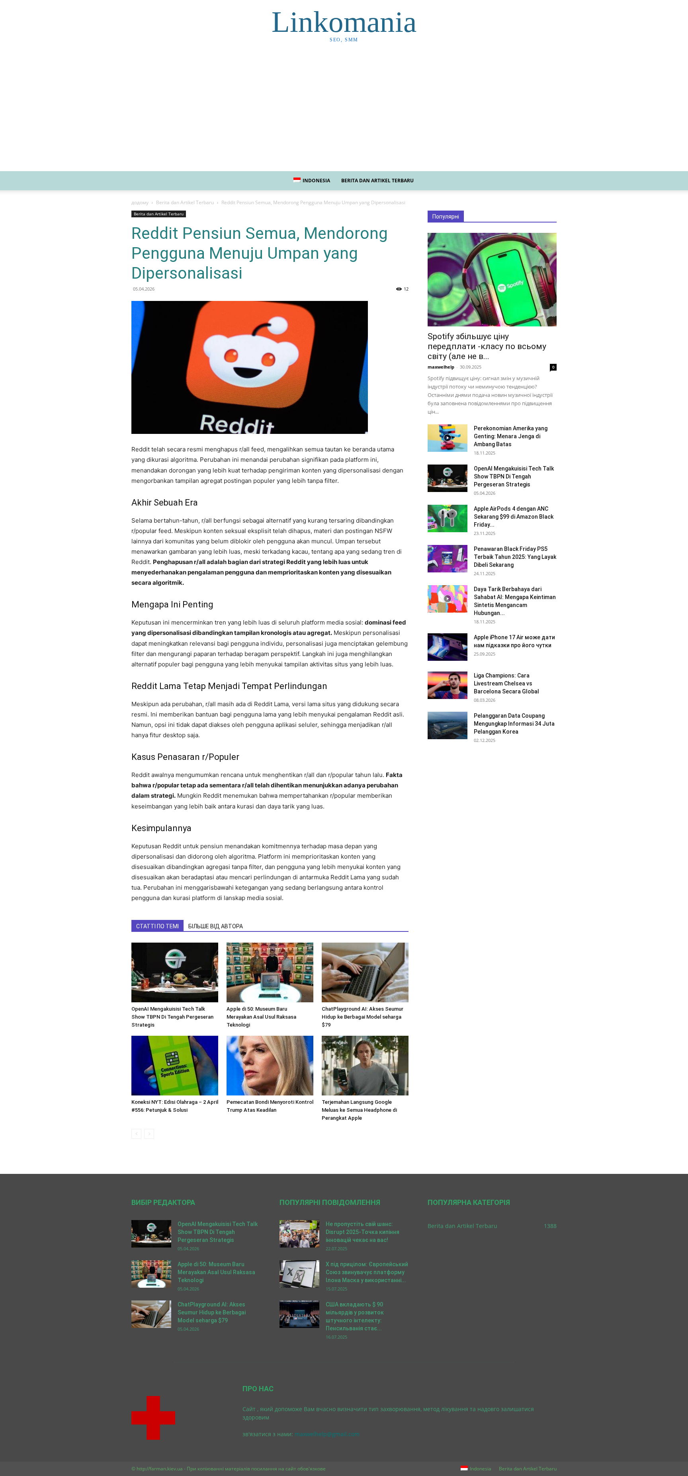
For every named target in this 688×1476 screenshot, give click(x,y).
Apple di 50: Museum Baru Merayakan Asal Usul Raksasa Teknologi (261, 1017)
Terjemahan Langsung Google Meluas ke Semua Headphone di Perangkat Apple (359, 1110)
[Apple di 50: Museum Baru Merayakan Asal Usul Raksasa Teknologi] (270, 972)
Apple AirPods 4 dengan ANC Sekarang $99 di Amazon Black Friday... (513, 517)
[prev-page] (136, 1134)
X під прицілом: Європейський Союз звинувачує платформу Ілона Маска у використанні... (367, 1272)
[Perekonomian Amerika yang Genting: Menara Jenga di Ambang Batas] (447, 438)
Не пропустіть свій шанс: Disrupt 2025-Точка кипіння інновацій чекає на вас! (362, 1232)
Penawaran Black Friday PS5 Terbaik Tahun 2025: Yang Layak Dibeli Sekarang (515, 557)
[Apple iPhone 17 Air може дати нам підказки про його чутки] (447, 647)
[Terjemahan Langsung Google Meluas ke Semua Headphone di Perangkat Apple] (365, 1065)
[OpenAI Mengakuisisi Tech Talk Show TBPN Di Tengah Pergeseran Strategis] (174, 972)
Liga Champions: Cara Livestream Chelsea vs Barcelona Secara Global (506, 683)
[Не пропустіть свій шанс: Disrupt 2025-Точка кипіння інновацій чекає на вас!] (299, 1234)
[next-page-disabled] (149, 1134)
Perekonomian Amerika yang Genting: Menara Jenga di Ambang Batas (510, 436)
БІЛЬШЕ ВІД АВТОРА (215, 926)
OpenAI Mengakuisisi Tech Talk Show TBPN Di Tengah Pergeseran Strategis (172, 1017)
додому (140, 202)
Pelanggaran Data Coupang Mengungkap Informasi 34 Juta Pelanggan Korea (514, 724)
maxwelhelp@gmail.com (327, 1434)
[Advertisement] (344, 111)
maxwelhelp (441, 367)
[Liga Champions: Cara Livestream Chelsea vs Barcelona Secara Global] (447, 685)
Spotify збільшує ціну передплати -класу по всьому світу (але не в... (487, 346)
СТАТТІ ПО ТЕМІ (157, 926)
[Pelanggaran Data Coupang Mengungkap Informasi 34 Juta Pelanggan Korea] (447, 725)
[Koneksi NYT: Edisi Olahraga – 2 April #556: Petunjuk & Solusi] (174, 1065)
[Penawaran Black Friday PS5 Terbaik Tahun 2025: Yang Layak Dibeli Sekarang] (447, 558)
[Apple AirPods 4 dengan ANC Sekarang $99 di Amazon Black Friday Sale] (447, 518)
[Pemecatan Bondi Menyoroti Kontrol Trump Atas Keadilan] (270, 1065)
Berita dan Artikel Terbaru (377, 180)
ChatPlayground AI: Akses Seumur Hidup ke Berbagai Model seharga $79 (362, 1017)
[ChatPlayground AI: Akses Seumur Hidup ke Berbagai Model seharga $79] (365, 972)
